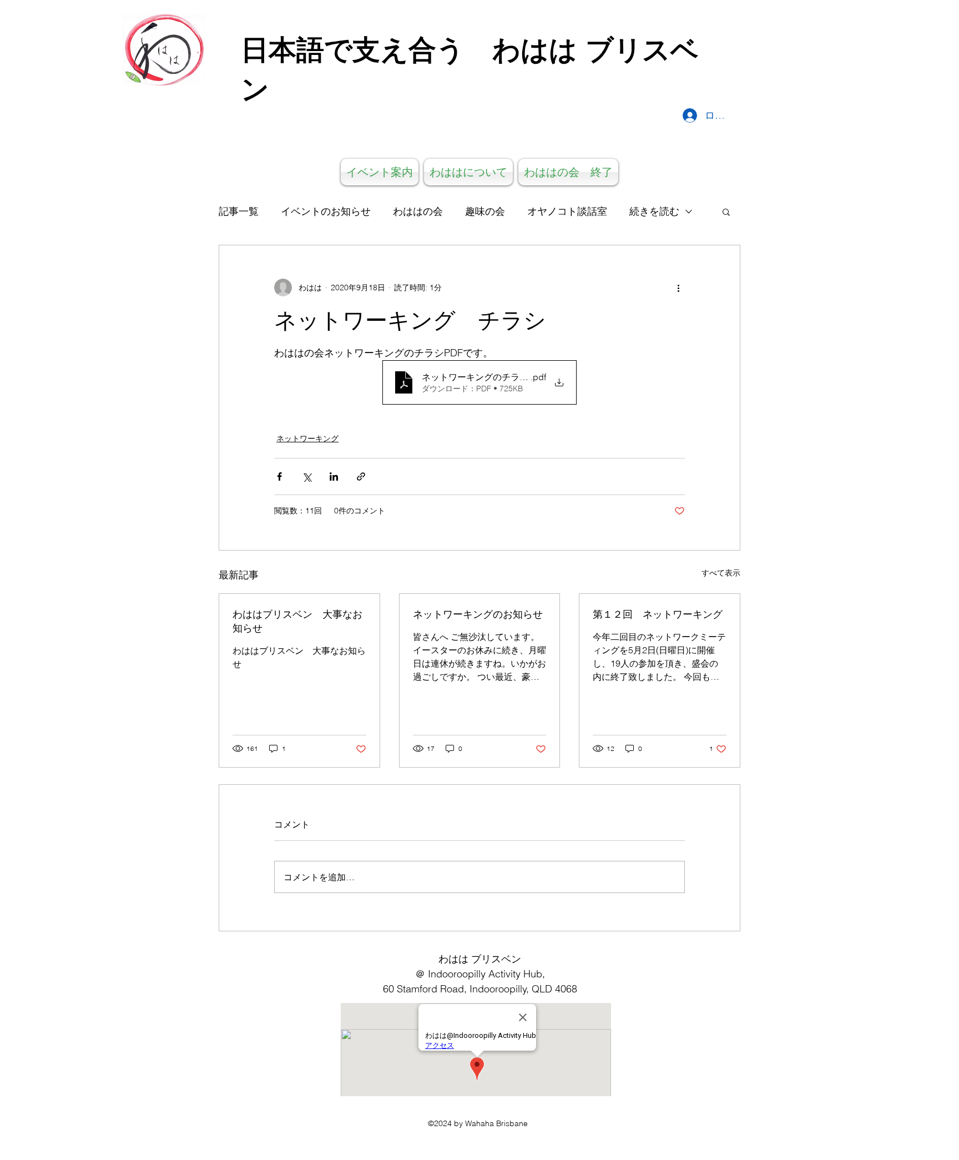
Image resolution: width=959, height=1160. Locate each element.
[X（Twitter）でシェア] (306, 476)
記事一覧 (239, 211)
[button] (726, 211)
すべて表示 (720, 573)
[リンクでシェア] (361, 476)
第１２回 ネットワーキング (658, 614)
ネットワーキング (307, 438)
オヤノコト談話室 (567, 211)
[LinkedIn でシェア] (334, 476)
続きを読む (654, 211)
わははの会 (418, 211)
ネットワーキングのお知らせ (478, 614)
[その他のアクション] (678, 287)
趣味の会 (485, 211)
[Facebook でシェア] (279, 476)
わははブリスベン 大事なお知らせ (297, 620)
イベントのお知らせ (326, 211)
